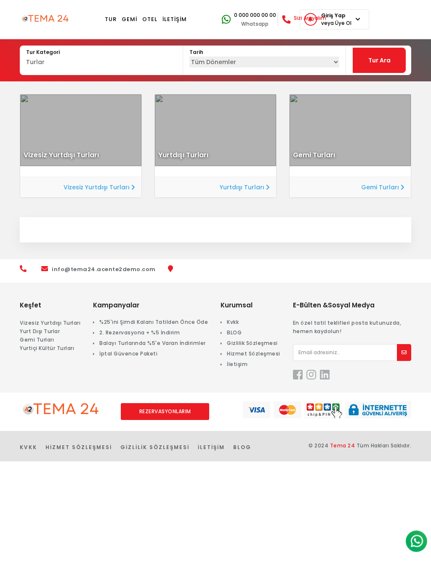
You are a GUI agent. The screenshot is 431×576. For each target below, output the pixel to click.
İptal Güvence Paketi (128, 353)
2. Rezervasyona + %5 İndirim (139, 332)
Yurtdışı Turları (243, 187)
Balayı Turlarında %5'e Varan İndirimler (152, 343)
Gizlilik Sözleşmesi (252, 343)
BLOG (234, 332)
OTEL (149, 19)
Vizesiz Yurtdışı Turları (97, 187)
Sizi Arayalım (310, 18)
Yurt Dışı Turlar (40, 331)
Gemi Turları (381, 187)
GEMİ (129, 19)
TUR (111, 19)
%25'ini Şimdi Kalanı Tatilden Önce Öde (153, 322)
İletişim (237, 364)
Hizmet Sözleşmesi (253, 353)
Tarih (196, 52)
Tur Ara (379, 60)
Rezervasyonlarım (165, 411)
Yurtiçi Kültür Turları (47, 348)
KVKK (28, 447)
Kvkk (233, 322)
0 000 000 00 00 (255, 15)
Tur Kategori (43, 52)
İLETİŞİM (174, 19)
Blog (242, 447)
